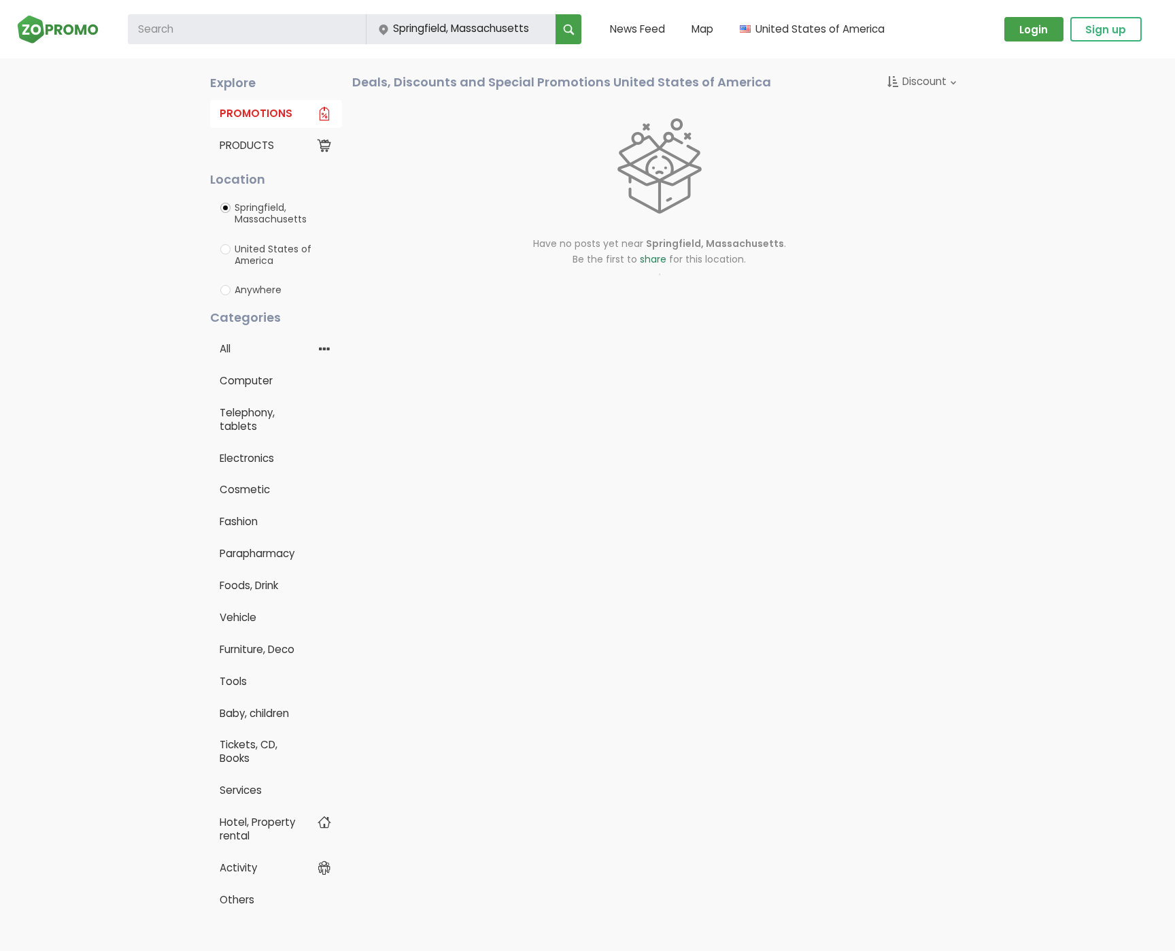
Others (237, 899)
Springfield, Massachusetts (271, 213)
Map (702, 29)
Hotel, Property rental (257, 829)
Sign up (1105, 29)
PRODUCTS (247, 145)
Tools (233, 681)
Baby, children (254, 713)
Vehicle (238, 617)
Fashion (239, 521)
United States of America (273, 255)
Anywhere (258, 290)
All (225, 348)
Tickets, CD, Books (248, 751)
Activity (238, 868)
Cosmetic (245, 489)
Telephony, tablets (247, 419)
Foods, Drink (249, 585)
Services (241, 790)
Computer (246, 380)
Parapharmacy (257, 553)
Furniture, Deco (257, 649)
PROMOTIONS (256, 113)
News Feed (637, 29)
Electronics (247, 458)
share (653, 259)
